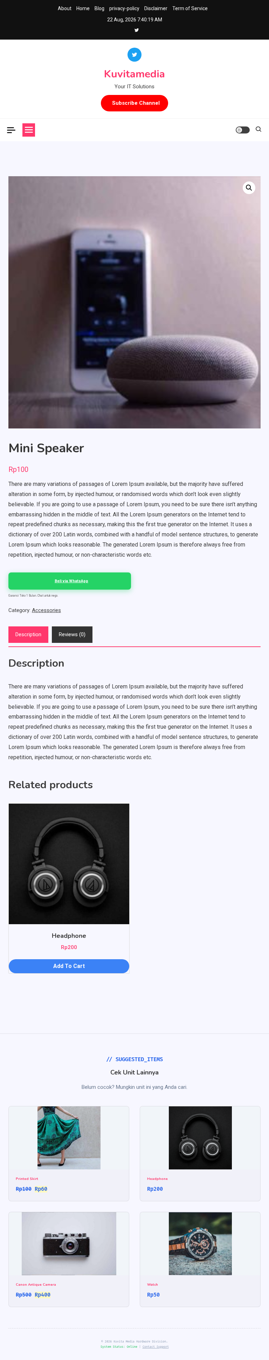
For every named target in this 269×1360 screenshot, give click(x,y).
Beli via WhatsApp (71, 581)
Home (83, 8)
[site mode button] (243, 129)
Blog (99, 8)
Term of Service (190, 8)
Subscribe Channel (136, 103)
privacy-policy (124, 8)
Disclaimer (155, 8)
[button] (249, 187)
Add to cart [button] (69, 966)
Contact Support (156, 1347)
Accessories (46, 610)
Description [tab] (28, 634)
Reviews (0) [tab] (72, 634)
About (64, 8)
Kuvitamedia (134, 74)
